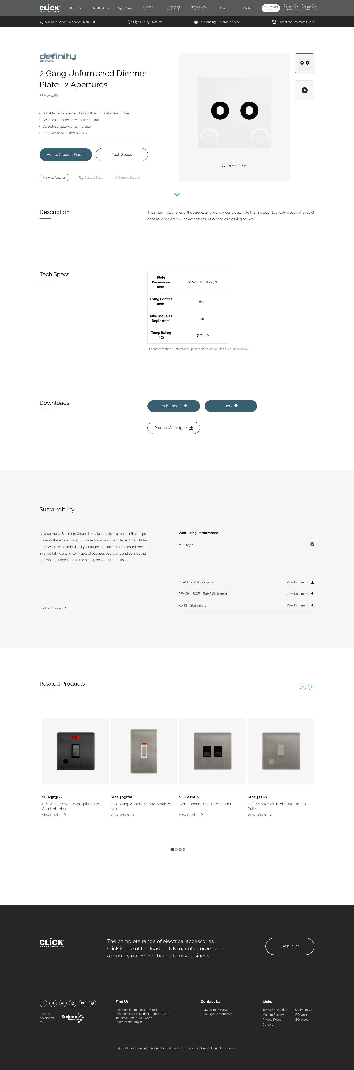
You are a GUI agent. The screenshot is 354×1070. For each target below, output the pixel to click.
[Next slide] (311, 687)
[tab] (172, 849)
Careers (268, 1024)
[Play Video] (305, 90)
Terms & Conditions (275, 1009)
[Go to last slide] (303, 687)
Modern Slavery (273, 1014)
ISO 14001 (301, 1019)
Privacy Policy (272, 1019)
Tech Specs (122, 154)
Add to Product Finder (66, 154)
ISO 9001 (301, 1014)
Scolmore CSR (304, 1009)
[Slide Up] (177, 197)
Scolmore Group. (198, 1048)
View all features (54, 177)
